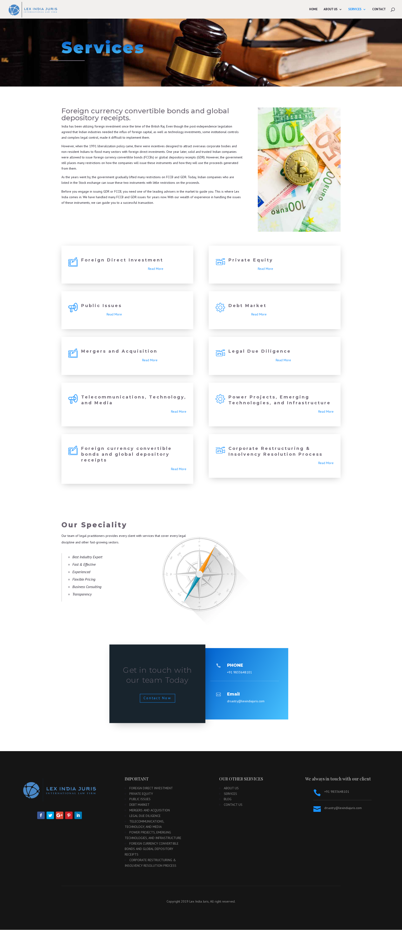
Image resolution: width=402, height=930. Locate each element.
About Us (331, 9)
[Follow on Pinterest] (69, 815)
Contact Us (233, 805)
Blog (227, 799)
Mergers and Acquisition (119, 351)
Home (313, 9)
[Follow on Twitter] (50, 815)
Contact (379, 9)
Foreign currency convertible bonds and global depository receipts (126, 454)
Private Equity (250, 260)
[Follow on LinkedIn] (78, 815)
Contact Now (157, 698)
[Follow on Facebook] (41, 815)
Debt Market (247, 305)
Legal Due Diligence (259, 351)
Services (355, 9)
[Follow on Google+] (59, 815)
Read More (155, 269)
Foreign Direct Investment (122, 260)
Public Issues (101, 305)
